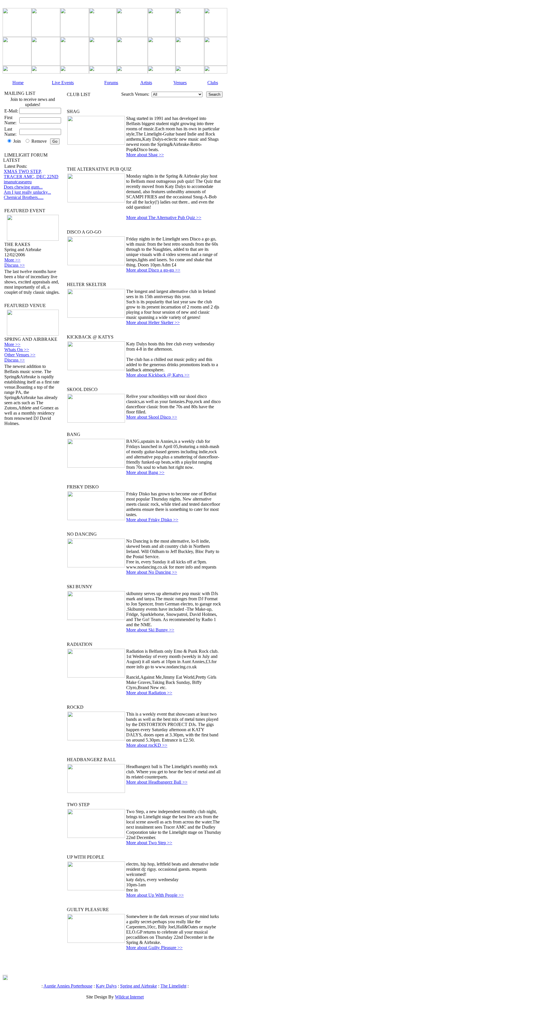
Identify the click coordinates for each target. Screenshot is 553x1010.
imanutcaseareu (18, 181)
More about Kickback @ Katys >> (158, 375)
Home (18, 82)
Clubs (212, 82)
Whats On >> (16, 349)
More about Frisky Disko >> (152, 519)
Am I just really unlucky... (27, 192)
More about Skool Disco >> (151, 417)
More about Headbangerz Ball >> (157, 782)
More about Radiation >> (149, 692)
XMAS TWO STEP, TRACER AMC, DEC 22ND (31, 174)
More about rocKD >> (146, 745)
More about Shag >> (145, 154)
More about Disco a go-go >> (153, 270)
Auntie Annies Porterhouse (67, 985)
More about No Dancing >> (151, 572)
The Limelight (173, 985)
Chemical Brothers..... (23, 197)
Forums (111, 82)
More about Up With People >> (155, 895)
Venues (180, 82)
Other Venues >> (19, 354)
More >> (12, 259)
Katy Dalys (106, 985)
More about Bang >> (145, 472)
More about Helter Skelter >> (153, 322)
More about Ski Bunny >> (150, 629)
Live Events (63, 82)
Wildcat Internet (129, 996)
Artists (146, 82)
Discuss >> (14, 265)
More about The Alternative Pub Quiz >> (163, 217)
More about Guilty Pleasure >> (154, 947)
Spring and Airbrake (138, 985)
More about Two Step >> (149, 842)
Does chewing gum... (23, 187)
